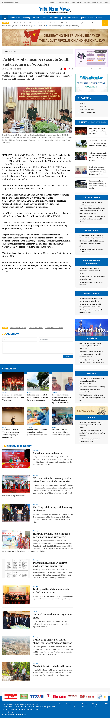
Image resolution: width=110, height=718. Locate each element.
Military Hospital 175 (36, 328)
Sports (63, 18)
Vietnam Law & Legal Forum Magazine (62, 2)
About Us (95, 2)
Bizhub (79, 2)
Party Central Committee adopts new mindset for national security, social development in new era (92, 210)
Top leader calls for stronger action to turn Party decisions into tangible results (92, 219)
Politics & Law (15, 18)
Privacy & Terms (95, 705)
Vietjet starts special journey (48, 452)
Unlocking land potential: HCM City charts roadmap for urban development (37, 397)
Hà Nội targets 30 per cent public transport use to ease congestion (90, 305)
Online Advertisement (87, 112)
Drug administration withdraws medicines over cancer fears (50, 564)
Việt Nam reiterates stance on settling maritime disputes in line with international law (92, 389)
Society (44, 18)
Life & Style (54, 18)
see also (10, 368)
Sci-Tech (35, 18)
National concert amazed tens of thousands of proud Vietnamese (13, 397)
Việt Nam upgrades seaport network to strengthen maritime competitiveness (91, 381)
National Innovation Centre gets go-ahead (52, 616)
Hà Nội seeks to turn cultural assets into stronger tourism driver (91, 299)
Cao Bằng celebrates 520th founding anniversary (52, 509)
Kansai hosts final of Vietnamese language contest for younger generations (10, 433)
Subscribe (83, 106)
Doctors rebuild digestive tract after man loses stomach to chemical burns (37, 432)
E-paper (83, 98)
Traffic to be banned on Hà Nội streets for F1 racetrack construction (52, 641)
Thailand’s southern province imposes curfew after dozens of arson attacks (97, 184)
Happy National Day (72, 26)
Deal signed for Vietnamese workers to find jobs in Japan (52, 590)
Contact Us (104, 2)
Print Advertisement (87, 109)
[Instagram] (69, 69)
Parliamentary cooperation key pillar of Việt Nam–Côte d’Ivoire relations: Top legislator (98, 156)
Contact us (85, 705)
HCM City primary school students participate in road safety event (51, 535)
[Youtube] (65, 69)
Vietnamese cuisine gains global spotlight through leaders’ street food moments (92, 433)
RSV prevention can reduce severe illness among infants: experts (61, 432)
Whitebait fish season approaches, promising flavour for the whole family (91, 424)
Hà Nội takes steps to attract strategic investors (92, 283)
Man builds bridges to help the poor (52, 666)
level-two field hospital (18, 328)
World (90, 18)
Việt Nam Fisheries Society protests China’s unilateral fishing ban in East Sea (92, 397)
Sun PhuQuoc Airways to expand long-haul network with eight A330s (91, 361)
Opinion (83, 18)
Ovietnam (87, 2)
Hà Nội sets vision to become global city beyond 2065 (91, 311)
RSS (106, 704)
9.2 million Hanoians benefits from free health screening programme (91, 236)
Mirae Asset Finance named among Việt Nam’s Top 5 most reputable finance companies (91, 354)
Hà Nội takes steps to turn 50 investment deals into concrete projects (90, 270)
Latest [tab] (82, 122)
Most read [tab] (98, 122)
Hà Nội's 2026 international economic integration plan (92, 277)
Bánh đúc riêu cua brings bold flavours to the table (89, 440)
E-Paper (98, 18)
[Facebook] (58, 69)
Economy (26, 18)
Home (6, 52)
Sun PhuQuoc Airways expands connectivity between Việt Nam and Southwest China (91, 345)
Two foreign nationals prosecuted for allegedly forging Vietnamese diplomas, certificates (61, 399)
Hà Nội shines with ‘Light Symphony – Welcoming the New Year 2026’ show (92, 243)
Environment (73, 18)
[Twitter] (61, 69)
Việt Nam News (55, 9)
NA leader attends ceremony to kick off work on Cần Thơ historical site (52, 480)
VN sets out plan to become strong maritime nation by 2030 (91, 203)
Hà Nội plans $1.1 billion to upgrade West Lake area (91, 250)
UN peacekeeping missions (54, 328)
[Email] (72, 69)
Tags (5, 328)
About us (76, 705)
